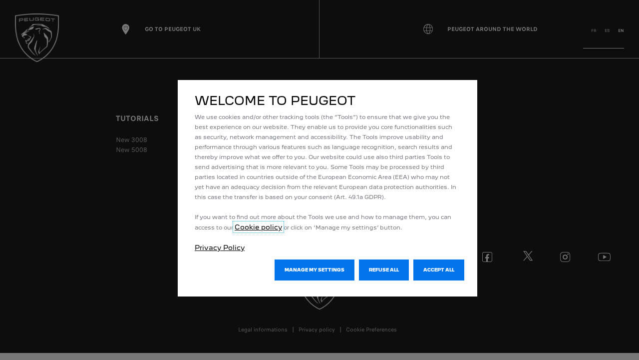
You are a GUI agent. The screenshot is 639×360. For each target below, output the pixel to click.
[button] (314, 270)
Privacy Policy (220, 248)
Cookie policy (258, 227)
